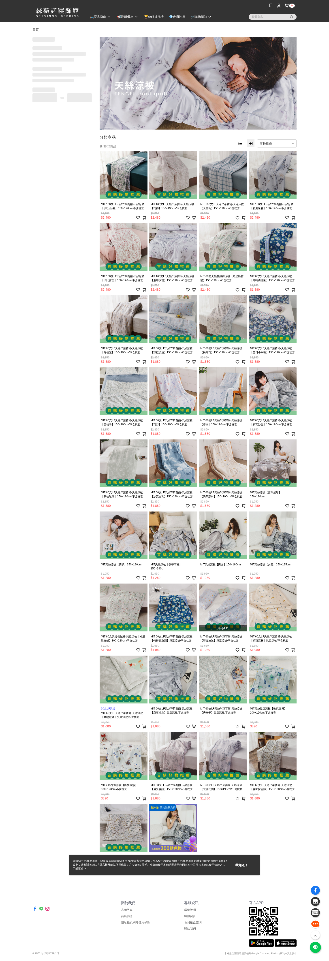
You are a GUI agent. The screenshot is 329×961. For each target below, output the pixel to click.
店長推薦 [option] (266, 143)
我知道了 (241, 865)
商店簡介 (127, 916)
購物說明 (190, 910)
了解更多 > (79, 868)
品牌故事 (127, 910)
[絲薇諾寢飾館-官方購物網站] (57, 11)
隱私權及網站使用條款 (135, 922)
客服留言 (190, 916)
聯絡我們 (190, 928)
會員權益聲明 (193, 922)
